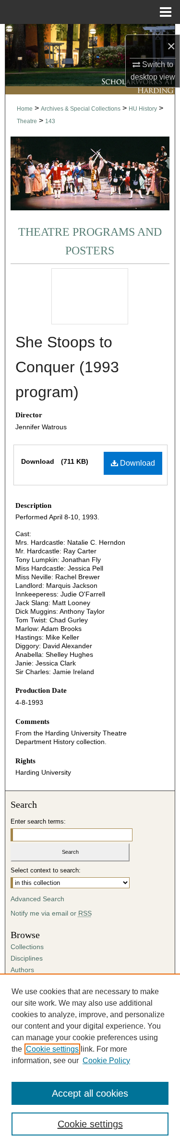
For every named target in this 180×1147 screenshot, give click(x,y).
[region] (90, 1060)
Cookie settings (52, 1049)
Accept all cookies (90, 1093)
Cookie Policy (106, 1060)
